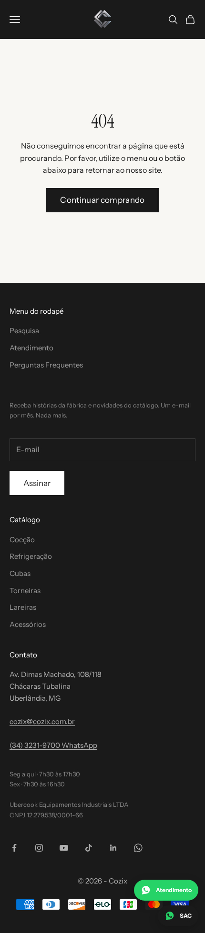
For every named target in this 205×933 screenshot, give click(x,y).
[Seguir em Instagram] (39, 848)
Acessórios (28, 624)
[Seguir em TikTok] (88, 848)
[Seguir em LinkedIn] (113, 848)
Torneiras (25, 590)
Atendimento (31, 347)
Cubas (20, 573)
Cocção (22, 539)
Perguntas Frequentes (46, 364)
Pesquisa (24, 330)
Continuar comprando (102, 200)
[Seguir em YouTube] (64, 848)
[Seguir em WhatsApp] (138, 848)
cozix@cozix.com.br (42, 721)
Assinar (37, 483)
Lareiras (23, 607)
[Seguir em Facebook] (14, 848)
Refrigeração (31, 556)
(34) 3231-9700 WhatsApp (53, 745)
